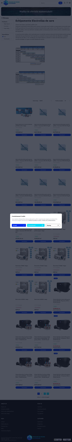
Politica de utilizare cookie (35, 220)
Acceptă (15, 225)
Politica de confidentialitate (48, 220)
